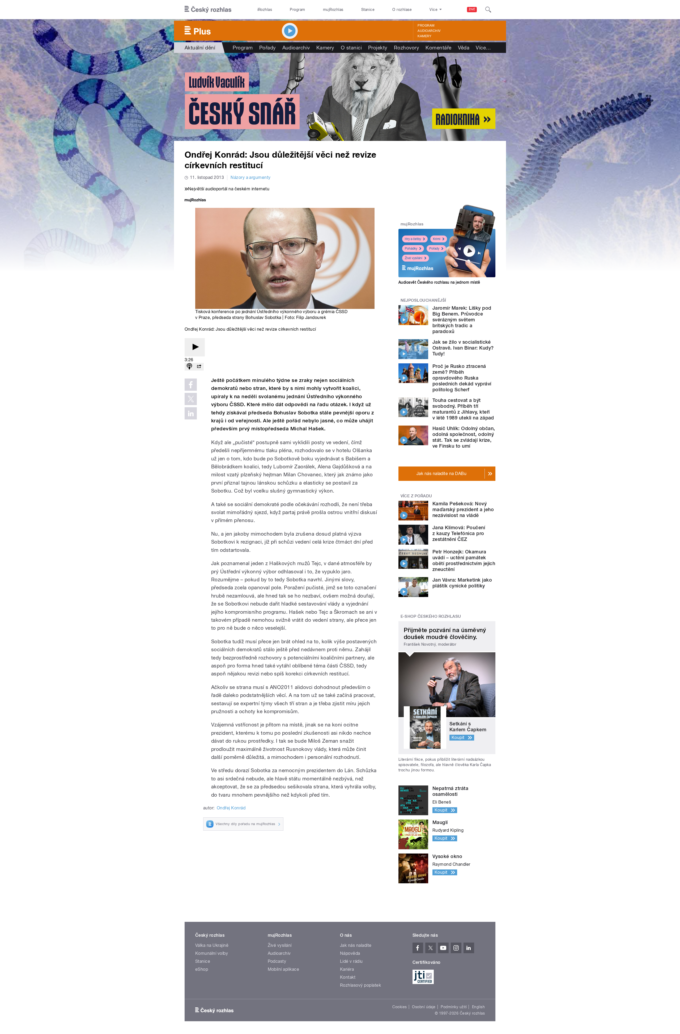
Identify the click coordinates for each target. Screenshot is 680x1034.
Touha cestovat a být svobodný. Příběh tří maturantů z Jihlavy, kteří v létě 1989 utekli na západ (463, 409)
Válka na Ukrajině (211, 945)
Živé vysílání (413, 258)
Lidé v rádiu (351, 961)
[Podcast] (189, 367)
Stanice (368, 9)
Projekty (378, 48)
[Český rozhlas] (208, 9)
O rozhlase (402, 9)
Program (297, 9)
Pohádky (411, 248)
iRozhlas (264, 9)
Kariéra (347, 969)
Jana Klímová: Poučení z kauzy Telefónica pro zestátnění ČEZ (458, 533)
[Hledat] (488, 9)
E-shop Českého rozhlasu (431, 616)
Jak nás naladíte (356, 945)
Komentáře (438, 48)
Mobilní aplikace (283, 969)
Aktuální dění (200, 48)
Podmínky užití (454, 1007)
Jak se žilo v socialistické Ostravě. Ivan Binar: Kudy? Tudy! (463, 347)
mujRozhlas (333, 9)
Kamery (424, 36)
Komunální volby (211, 953)
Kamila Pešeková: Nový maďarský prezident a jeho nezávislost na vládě (463, 509)
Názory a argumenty (251, 177)
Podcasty (277, 961)
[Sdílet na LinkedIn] (191, 413)
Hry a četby (413, 239)
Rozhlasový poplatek (360, 985)
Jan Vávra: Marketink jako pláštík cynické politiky (462, 583)
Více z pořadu (416, 496)
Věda (464, 48)
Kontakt (347, 977)
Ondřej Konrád (231, 807)
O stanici (351, 48)
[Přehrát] (195, 347)
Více (483, 48)
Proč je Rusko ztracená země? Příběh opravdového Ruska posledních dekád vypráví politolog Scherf (461, 377)
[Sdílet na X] (191, 399)
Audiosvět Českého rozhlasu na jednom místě (439, 282)
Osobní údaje (424, 1007)
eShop (201, 969)
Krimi (436, 239)
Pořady (267, 48)
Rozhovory (406, 48)
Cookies (399, 1007)
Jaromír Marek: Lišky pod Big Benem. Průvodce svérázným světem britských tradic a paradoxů (461, 319)
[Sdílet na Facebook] (191, 385)
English (478, 1007)
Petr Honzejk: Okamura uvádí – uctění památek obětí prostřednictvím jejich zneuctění (463, 560)
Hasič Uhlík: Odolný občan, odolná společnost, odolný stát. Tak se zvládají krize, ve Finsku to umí (463, 437)
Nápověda (350, 953)
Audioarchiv (429, 31)
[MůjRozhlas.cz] (195, 200)
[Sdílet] (199, 367)
